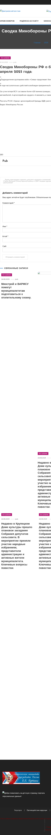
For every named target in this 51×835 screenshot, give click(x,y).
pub (14, 62)
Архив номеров (7, 21)
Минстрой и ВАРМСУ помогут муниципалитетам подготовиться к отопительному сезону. (16, 291)
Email (5, 236)
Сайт (4, 246)
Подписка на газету (29, 21)
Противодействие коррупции (37, 810)
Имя (4, 226)
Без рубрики (5, 58)
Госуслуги (18, 810)
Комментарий (8, 203)
